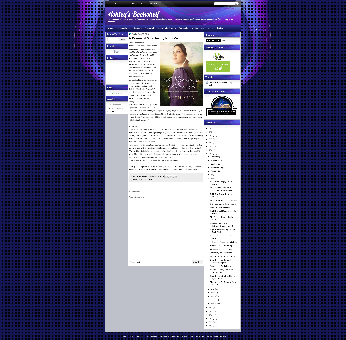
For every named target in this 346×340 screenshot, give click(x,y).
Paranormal (149, 28)
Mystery (195, 28)
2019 (210, 143)
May (212, 289)
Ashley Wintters (148, 176)
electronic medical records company (212, 336)
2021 (210, 136)
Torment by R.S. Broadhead (221, 253)
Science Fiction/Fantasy (166, 28)
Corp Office (194, 336)
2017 (210, 150)
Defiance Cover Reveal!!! (220, 207)
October (214, 164)
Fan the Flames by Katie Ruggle (222, 256)
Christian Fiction (124, 28)
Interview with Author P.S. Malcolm (223, 200)
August (213, 171)
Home (109, 4)
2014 (210, 311)
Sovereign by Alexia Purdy (220, 266)
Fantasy (220, 28)
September (215, 168)
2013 (210, 315)
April (212, 293)
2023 (210, 128)
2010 (210, 326)
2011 (210, 322)
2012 (210, 319)
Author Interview (207, 28)
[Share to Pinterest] (176, 176)
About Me (154, 4)
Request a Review (139, 4)
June (212, 178)
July (212, 175)
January (214, 303)
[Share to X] (171, 176)
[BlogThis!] (168, 176)
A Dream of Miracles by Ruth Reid (223, 242)
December (215, 157)
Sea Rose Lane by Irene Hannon (223, 204)
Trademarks (185, 336)
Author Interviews (122, 4)
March (213, 296)
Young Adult (184, 28)
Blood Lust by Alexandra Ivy (221, 246)
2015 (210, 308)
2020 (210, 139)
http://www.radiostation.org (169, 336)
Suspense (138, 28)
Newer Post (135, 262)
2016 (210, 154)
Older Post (197, 262)
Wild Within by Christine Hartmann (223, 249)
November (215, 160)
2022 (210, 132)
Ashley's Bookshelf (133, 13)
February (214, 300)
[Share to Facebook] (173, 176)
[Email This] (165, 176)
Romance (110, 28)
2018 (210, 146)
